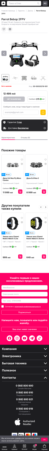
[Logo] (3, 3)
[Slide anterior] (41, 207)
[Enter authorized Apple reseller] (25, 421)
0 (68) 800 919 (24, 408)
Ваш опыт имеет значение (24, 329)
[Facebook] (9, 338)
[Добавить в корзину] (20, 191)
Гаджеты (21, 11)
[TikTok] (39, 338)
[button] (4, 53)
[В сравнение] (10, 29)
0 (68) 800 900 (24, 385)
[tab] (8, 138)
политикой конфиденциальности (28, 306)
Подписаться (24, 312)
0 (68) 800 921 (24, 399)
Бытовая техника (14, 363)
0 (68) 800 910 (24, 392)
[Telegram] (32, 338)
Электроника (11, 356)
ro (45, 3)
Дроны (30, 11)
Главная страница (8, 11)
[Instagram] (17, 338)
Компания (9, 349)
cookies (18, 438)
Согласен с (23, 306)
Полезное (9, 370)
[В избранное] (3, 29)
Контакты (9, 377)
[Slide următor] (46, 207)
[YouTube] (24, 338)
